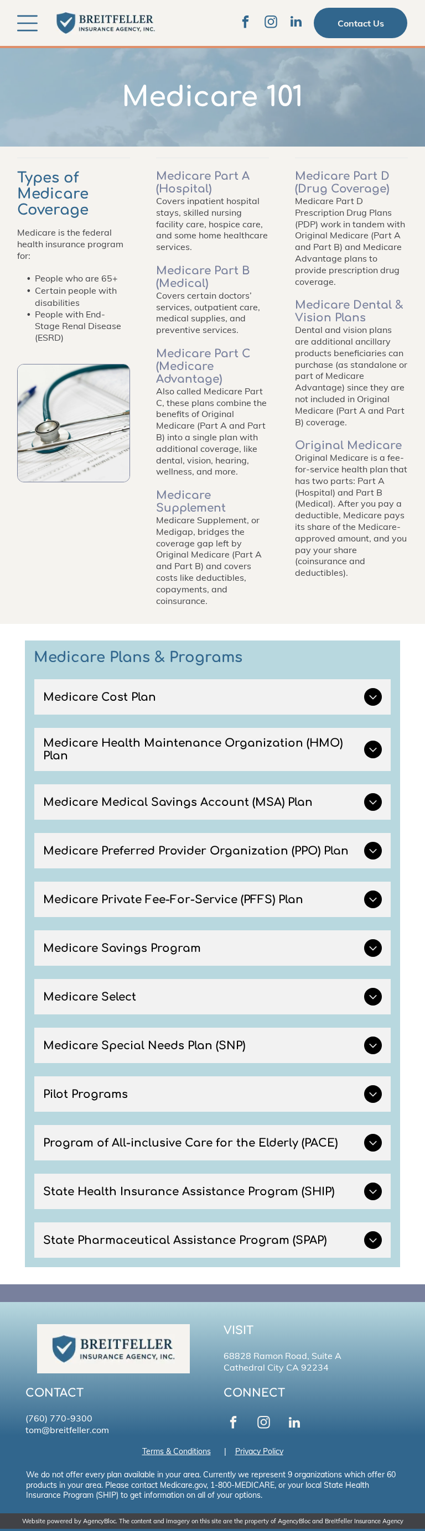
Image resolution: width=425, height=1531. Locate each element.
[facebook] (245, 23)
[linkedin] (296, 23)
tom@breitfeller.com (67, 1429)
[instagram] (270, 23)
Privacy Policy (259, 1451)
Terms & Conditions (176, 1451)
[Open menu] (27, 23)
